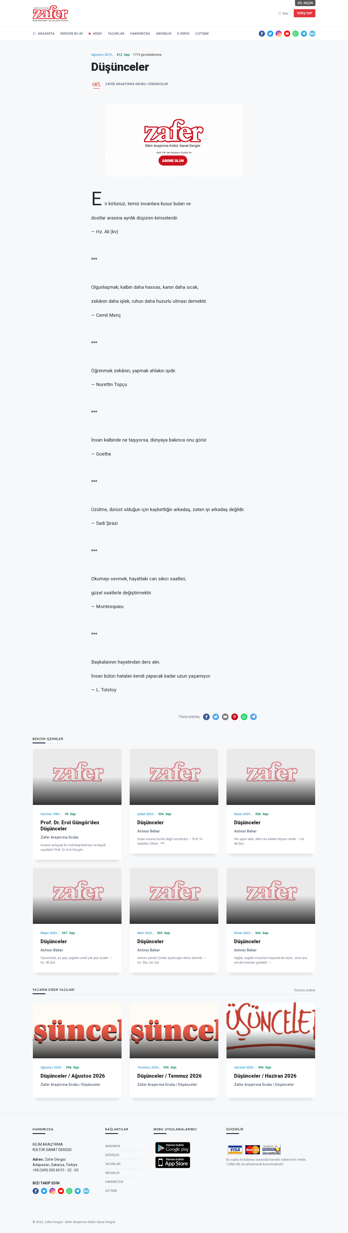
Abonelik (163, 33)
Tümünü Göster (304, 990)
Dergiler (112, 1155)
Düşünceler (150, 822)
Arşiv (97, 33)
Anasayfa (46, 33)
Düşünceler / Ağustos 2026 (73, 1076)
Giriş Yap (304, 13)
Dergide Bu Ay (71, 33)
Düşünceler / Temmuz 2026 (169, 1076)
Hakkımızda (140, 33)
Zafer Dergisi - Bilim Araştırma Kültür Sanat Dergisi (80, 1222)
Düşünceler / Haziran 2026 (265, 1076)
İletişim (202, 33)
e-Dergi (183, 33)
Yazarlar (116, 33)
